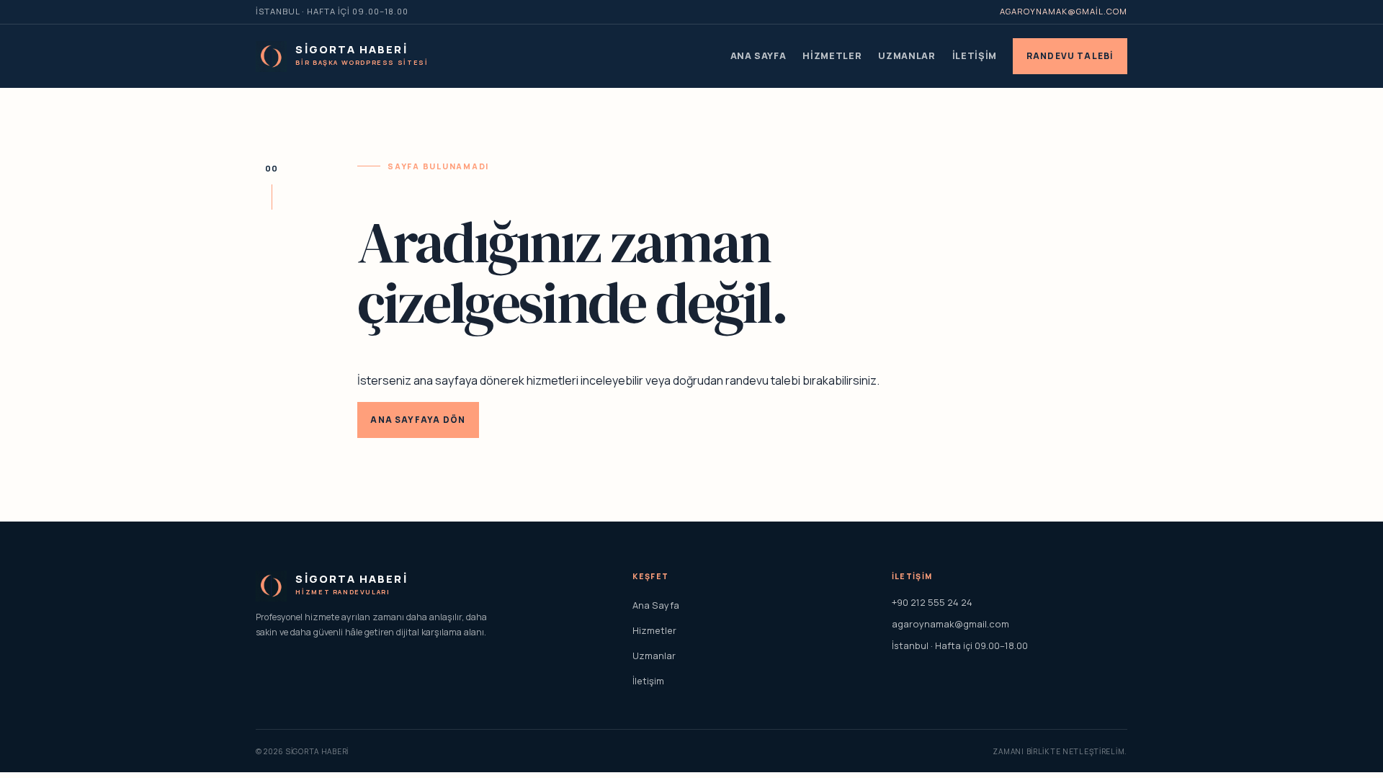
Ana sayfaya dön (417, 419)
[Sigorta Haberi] (271, 56)
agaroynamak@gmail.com (1063, 11)
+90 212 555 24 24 (932, 602)
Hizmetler (831, 55)
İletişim (974, 55)
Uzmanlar (906, 55)
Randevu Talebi (1070, 56)
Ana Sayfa (758, 55)
